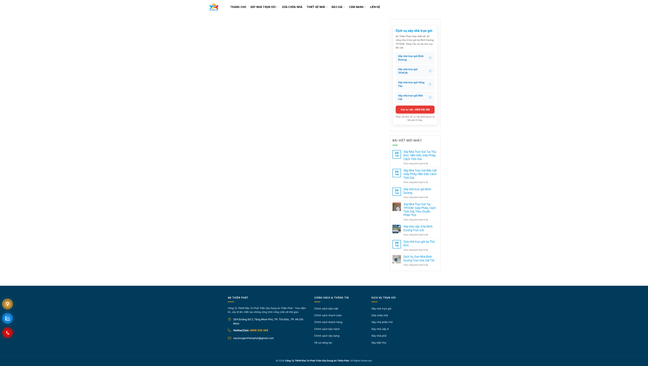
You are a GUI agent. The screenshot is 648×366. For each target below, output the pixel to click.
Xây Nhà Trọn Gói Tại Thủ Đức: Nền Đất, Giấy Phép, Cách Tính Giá (419, 155)
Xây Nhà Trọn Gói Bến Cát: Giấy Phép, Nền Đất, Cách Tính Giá (420, 174)
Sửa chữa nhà (292, 7)
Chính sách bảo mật (326, 308)
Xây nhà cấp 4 (380, 329)
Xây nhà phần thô (382, 322)
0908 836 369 (259, 330)
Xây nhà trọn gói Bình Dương (417, 191)
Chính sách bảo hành (327, 329)
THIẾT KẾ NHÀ (316, 7)
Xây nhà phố (378, 335)
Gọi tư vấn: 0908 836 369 (415, 109)
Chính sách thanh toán (328, 315)
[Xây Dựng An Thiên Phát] (217, 7)
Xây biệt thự (378, 342)
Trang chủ (238, 7)
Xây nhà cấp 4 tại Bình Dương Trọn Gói (418, 228)
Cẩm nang (356, 7)
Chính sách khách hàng (328, 322)
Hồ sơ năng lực (323, 342)
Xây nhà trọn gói (263, 7)
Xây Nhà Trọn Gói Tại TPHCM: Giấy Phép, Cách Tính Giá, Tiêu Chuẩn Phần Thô (419, 210)
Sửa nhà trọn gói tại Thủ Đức (419, 243)
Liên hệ (375, 7)
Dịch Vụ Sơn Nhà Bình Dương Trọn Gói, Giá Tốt (418, 258)
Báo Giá (337, 7)
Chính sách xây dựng (326, 335)
